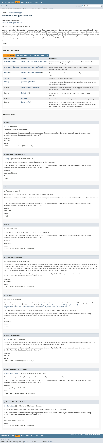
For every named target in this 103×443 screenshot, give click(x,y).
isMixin (24, 98)
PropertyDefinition (11, 67)
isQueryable (25, 102)
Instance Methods (24, 55)
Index (36, 2)
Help (41, 2)
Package (11, 2)
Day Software (84, 434)
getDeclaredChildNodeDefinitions (33, 61)
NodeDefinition (9, 61)
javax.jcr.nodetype (15, 13)
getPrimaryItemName (28, 82)
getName (24, 78)
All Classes (5, 5)
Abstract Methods (41, 55)
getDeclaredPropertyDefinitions (33, 67)
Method (26, 8)
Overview (4, 2)
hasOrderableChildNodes (30, 87)
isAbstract (25, 93)
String (6, 72)
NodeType (5, 23)
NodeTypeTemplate (15, 23)
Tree (22, 2)
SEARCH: (78, 6)
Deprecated (29, 2)
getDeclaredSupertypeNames (31, 72)
